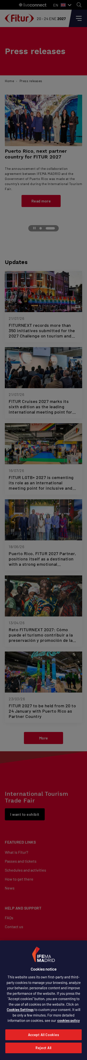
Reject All (43, 1048)
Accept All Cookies (43, 1035)
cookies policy (68, 1020)
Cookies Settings (20, 1009)
